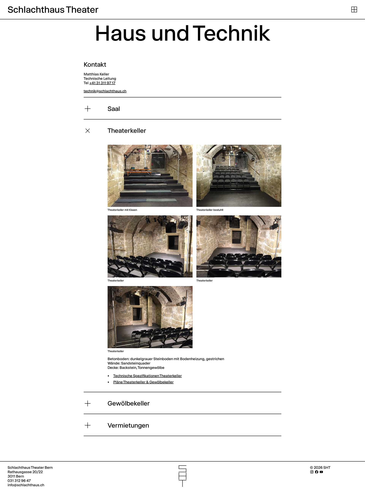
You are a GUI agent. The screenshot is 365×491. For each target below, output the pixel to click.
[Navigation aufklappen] (354, 9)
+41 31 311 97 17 (102, 83)
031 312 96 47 (19, 480)
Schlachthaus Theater (53, 9)
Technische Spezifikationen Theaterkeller (147, 376)
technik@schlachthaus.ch (105, 91)
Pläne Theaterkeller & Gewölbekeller (143, 382)
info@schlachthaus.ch (26, 485)
